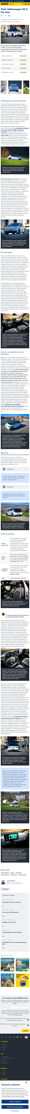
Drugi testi (4, 1063)
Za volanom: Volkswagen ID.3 (10, 912)
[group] (15, 87)
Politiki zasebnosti (18, 1014)
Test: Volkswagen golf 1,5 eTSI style (12, 932)
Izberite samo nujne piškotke (15, 1107)
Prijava (26, 1030)
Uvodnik (4, 1044)
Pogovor (4, 1047)
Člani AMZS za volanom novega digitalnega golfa (14, 943)
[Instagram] (13, 1037)
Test (2, 1054)
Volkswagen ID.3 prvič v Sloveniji (11, 902)
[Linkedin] (9, 1037)
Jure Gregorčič (11, 881)
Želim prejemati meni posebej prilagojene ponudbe (14, 1025)
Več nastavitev (15, 1110)
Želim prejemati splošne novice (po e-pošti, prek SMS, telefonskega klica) (14, 1019)
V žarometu (4, 1041)
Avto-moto (4, 1045)
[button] (4, 87)
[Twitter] (6, 1037)
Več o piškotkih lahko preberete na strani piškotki (15, 1095)
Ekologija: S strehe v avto (9, 922)
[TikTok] (21, 1037)
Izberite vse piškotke (15, 1102)
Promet (4, 1071)
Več (3, 906)
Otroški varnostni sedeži (8, 1058)
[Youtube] (17, 1037)
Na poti (4, 1074)
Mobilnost (4, 1068)
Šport (3, 1049)
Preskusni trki (5, 1061)
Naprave (4, 1060)
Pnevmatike (5, 1056)
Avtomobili (4, 1079)
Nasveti (4, 1072)
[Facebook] (2, 1037)
